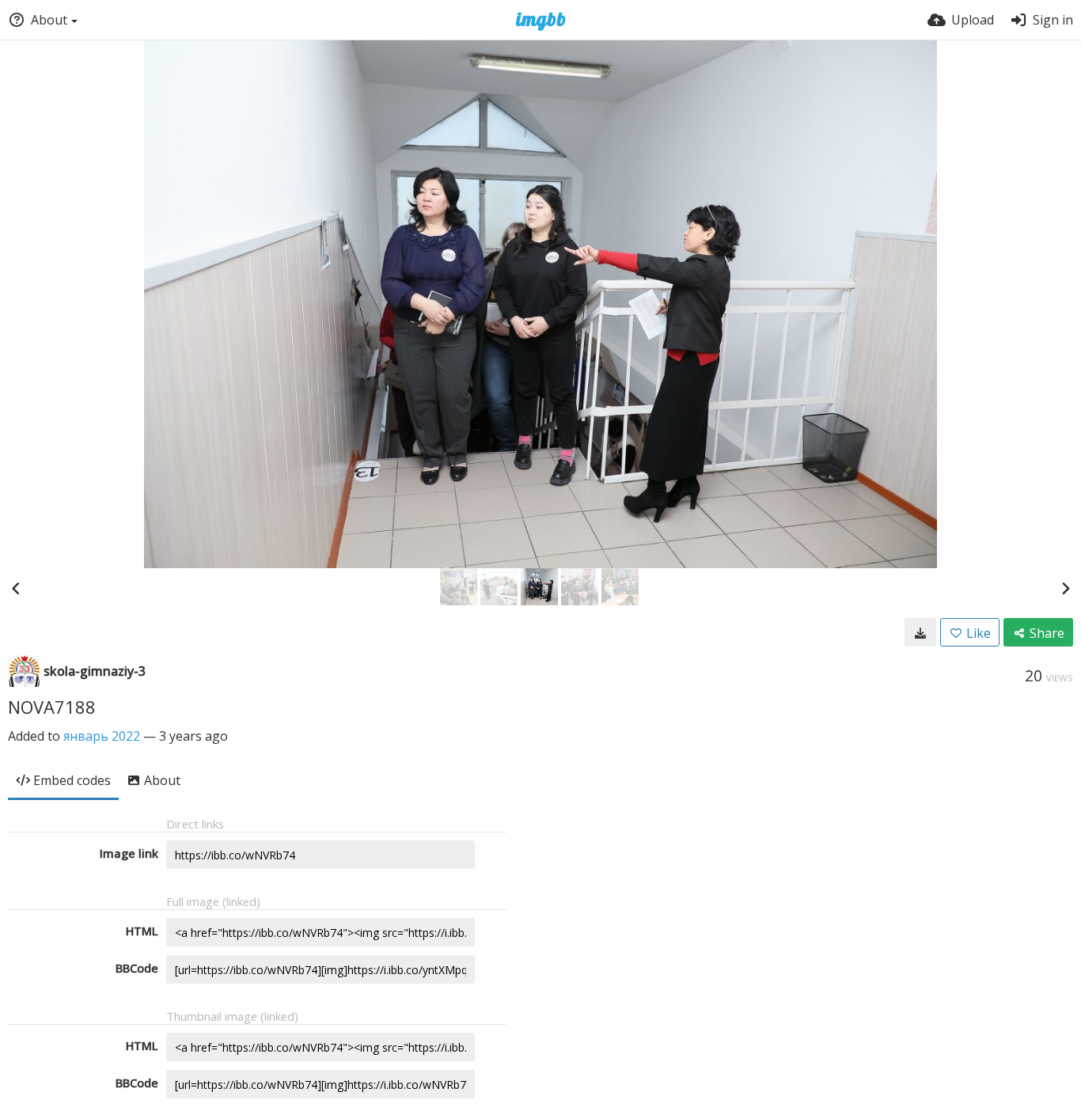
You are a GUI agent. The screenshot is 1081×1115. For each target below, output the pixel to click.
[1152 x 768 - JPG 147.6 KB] (920, 632)
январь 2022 (101, 736)
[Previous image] (16, 588)
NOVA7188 (52, 707)
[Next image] (1065, 588)
